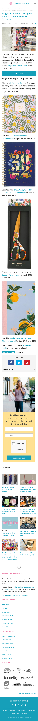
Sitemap (24, 713)
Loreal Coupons (7, 651)
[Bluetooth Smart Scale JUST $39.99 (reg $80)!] (28, 545)
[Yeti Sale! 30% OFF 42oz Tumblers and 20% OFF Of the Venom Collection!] (28, 501)
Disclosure (31, 710)
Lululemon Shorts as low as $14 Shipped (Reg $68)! (10, 511)
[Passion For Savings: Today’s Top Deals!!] (10, 523)
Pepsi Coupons (6, 654)
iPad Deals (5, 605)
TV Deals (5, 608)
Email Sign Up (21, 710)
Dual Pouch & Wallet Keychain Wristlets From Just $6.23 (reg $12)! (28, 489)
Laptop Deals (6, 612)
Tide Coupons (6, 640)
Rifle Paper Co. (16, 83)
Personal (5, 530)
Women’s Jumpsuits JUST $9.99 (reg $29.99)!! (8, 489)
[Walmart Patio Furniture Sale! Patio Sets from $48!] (28, 523)
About (5, 710)
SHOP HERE (19, 73)
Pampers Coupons (8, 647)
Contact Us (16, 595)
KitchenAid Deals (7, 619)
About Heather (6, 595)
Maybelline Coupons (8, 636)
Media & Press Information (27, 693)
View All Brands (7, 658)
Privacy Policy (15, 713)
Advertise (25, 595)
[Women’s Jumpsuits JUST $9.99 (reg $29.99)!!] (10, 479)
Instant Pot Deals (7, 616)
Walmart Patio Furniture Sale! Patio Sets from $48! (28, 533)
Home (3, 9)
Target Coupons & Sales (17, 65)
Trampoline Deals (7, 623)
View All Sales (6, 627)
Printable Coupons (28, 587)
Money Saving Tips (11, 589)
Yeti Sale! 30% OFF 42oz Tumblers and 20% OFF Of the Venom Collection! (28, 511)
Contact (12, 710)
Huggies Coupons (7, 643)
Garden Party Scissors (11, 275)
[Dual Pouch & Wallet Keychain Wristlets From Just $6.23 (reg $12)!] (28, 479)
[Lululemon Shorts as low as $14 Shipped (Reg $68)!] (10, 501)
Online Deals (10, 9)
